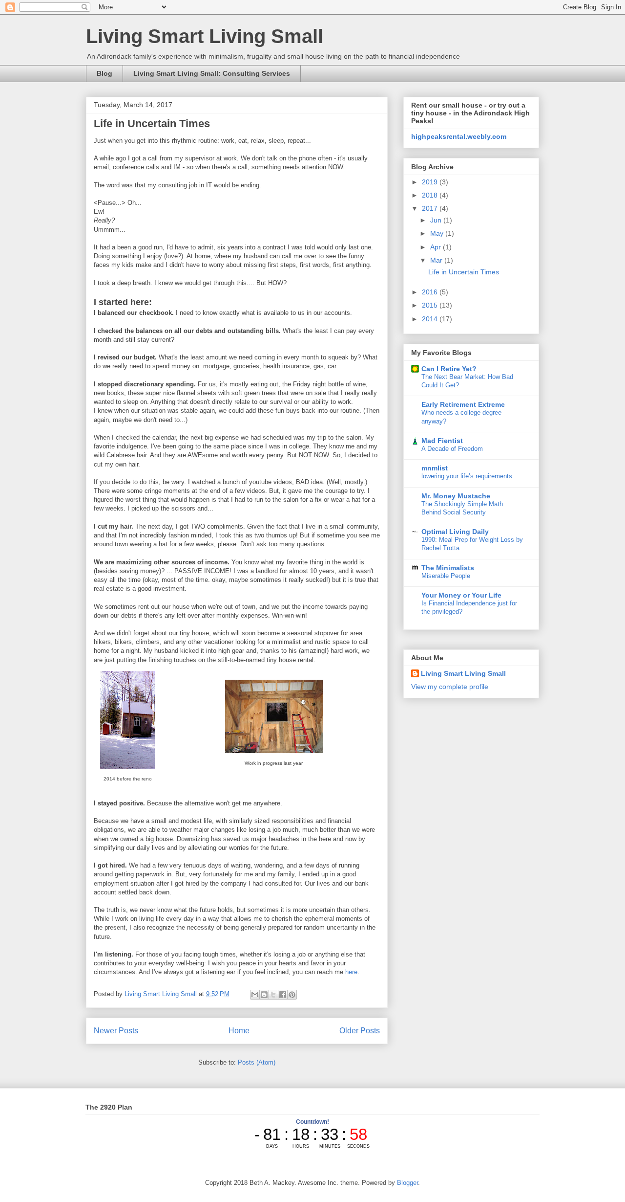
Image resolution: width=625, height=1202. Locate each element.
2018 (430, 195)
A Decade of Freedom (452, 448)
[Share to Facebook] (283, 995)
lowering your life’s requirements (466, 476)
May (437, 233)
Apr (436, 247)
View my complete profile (449, 686)
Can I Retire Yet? (449, 369)
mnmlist (434, 468)
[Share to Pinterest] (292, 995)
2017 (430, 208)
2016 (430, 292)
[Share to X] (273, 995)
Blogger (407, 1182)
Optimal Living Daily (455, 531)
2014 (430, 319)
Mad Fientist (442, 441)
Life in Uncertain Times (152, 123)
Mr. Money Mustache (455, 496)
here (351, 972)
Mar (437, 260)
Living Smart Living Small (204, 36)
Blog (104, 73)
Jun (436, 220)
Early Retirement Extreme (463, 404)
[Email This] (255, 995)
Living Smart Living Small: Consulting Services (211, 73)
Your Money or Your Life (461, 595)
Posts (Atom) (256, 1062)
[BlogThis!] (264, 995)
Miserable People (445, 575)
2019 (430, 182)
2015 (430, 305)
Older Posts (359, 1030)
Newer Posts (116, 1030)
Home (239, 1030)
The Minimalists (447, 568)
